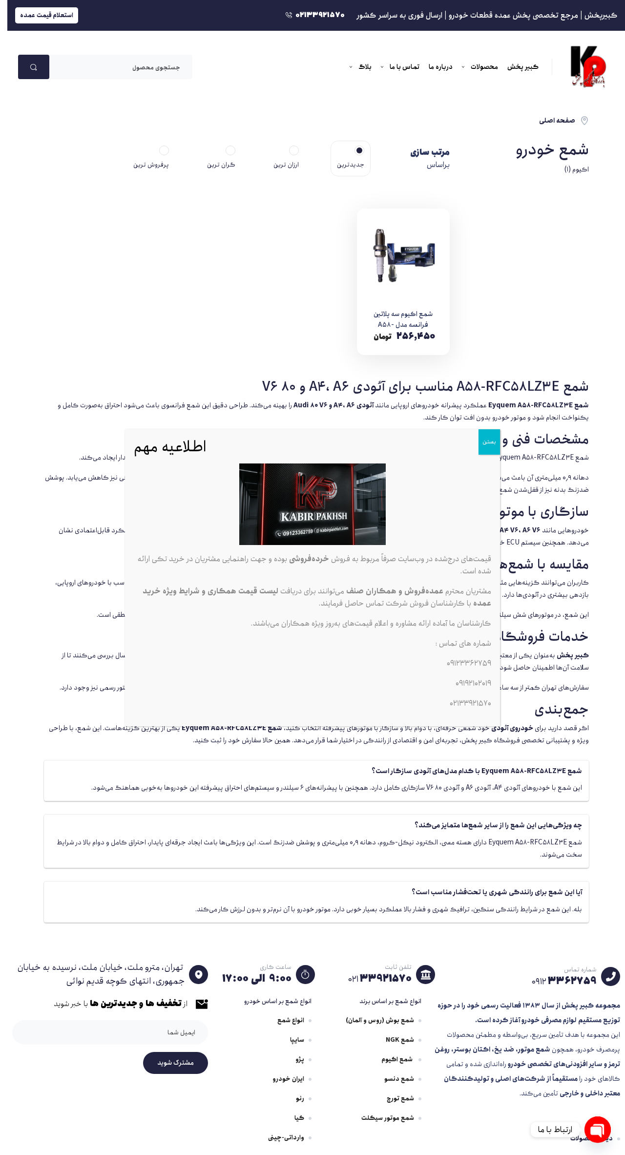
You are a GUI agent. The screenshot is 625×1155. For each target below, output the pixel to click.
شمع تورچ (400, 1098)
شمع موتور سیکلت (387, 1118)
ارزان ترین (286, 165)
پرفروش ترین (151, 165)
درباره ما (441, 67)
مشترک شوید (175, 1062)
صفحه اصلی (557, 120)
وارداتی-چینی (286, 1138)
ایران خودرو (288, 1079)
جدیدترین (350, 165)
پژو (299, 1059)
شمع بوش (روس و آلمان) (380, 1020)
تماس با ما (404, 67)
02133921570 (470, 703)
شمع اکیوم (398, 1059)
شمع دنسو (399, 1079)
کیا (299, 1118)
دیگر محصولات (591, 1139)
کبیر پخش (523, 67)
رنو (300, 1098)
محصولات (484, 67)
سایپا (297, 1040)
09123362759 (469, 663)
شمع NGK (400, 1040)
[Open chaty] (597, 1129)
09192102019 (473, 683)
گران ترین (221, 165)
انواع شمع (290, 1020)
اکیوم (580, 169)
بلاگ (365, 67)
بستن (489, 441)
